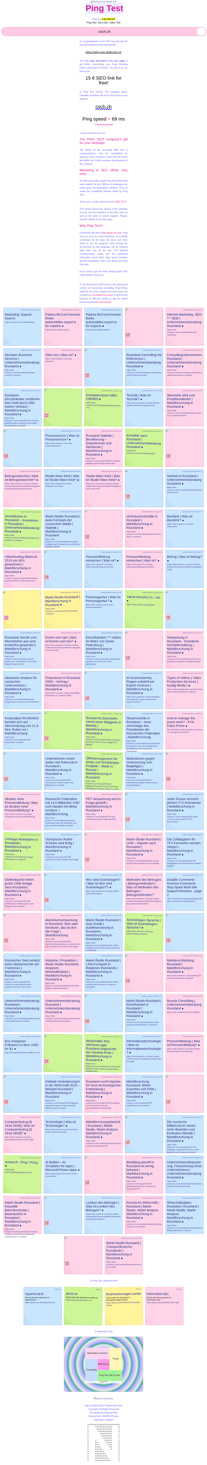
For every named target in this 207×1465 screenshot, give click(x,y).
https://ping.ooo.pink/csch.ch (103, 52)
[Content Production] (103, 1398)
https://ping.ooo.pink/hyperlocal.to (40, 1302)
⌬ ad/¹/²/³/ (128, 335)
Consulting (91, 1370)
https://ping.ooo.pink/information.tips (163, 1302)
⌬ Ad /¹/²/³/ (103, 1382)
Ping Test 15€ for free (109, 1375)
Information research (97, 1353)
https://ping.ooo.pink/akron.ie (79, 1300)
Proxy (116, 1359)
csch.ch (103, 106)
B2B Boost (103, 1364)
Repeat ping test (105, 124)
